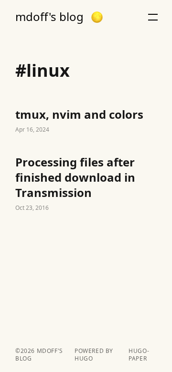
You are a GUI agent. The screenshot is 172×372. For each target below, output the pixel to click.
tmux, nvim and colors (86, 121)
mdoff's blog (49, 16)
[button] (97, 17)
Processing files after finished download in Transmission (86, 184)
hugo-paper (139, 354)
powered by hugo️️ (94, 354)
